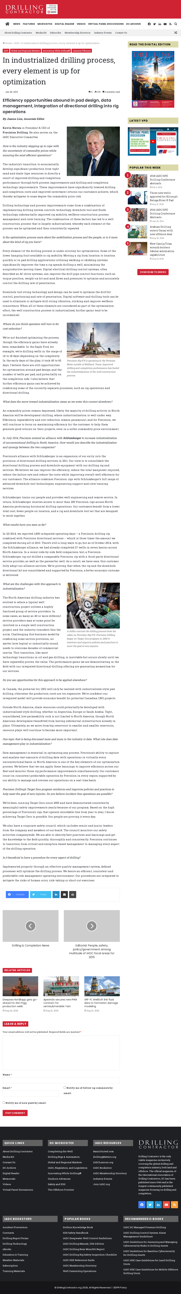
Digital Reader (64, 24)
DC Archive (133, 24)
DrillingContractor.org (69, 1287)
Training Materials (14, 1271)
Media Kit (41, 32)
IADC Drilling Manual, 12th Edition (83, 1243)
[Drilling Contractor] (30, 9)
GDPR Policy (120, 1287)
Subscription (10, 1265)
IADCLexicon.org (103, 1162)
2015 (16, 43)
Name (7, 1074)
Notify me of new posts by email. (25, 1102)
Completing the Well (60, 1151)
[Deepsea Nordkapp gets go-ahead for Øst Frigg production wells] (20, 986)
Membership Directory (77, 32)
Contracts (8, 1232)
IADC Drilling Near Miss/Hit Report (83, 1249)
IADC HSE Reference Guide (79, 1260)
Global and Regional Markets (25, 50)
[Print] (72, 894)
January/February (82, 50)
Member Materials (13, 1260)
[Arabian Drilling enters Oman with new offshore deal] (137, 231)
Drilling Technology (15, 1243)
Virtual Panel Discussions (106, 24)
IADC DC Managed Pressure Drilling (144, 1227)
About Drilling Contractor (18, 32)
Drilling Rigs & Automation (64, 1156)
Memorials (9, 1178)
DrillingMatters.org (104, 1156)
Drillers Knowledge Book (78, 1227)
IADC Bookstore (102, 1167)
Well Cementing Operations (79, 1271)
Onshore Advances (59, 1178)
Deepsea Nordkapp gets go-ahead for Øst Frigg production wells (20, 1003)
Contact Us (121, 32)
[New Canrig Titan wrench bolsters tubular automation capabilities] (137, 248)
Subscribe (55, 32)
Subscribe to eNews (153, 272)
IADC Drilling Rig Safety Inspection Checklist (90, 1254)
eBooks (7, 1249)
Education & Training (15, 1254)
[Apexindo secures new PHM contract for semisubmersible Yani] (61, 986)
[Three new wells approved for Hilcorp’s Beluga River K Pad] (137, 197)
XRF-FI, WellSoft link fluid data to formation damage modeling (101, 1003)
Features (29, 24)
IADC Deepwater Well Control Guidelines (87, 1238)
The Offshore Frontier (61, 1189)
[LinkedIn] (56, 894)
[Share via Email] (64, 894)
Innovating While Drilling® (56, 50)
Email (7, 1087)
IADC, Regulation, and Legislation (67, 1167)
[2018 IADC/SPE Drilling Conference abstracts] (137, 180)
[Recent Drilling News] (153, 106)
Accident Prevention (15, 1227)
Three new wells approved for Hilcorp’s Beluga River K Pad (164, 196)
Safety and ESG (56, 1184)
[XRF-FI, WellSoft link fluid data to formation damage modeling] (102, 986)
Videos (81, 24)
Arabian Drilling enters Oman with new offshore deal (161, 230)
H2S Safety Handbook (75, 1232)
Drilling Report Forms (15, 1238)
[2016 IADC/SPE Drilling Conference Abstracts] (137, 214)
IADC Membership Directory (110, 1173)
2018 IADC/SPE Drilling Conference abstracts (162, 179)
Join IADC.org (101, 1184)
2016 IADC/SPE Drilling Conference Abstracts (162, 213)
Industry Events (103, 32)
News (16, 24)
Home (8, 43)
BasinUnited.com (103, 1151)
